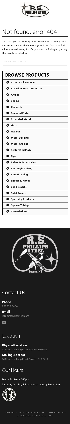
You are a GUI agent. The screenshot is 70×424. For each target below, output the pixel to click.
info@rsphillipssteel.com (15, 316)
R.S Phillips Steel (35, 10)
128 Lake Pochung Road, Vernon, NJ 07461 (25, 350)
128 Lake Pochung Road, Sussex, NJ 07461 (25, 359)
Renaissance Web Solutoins (37, 415)
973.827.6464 (10, 306)
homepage (33, 46)
